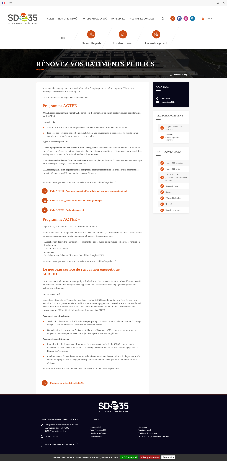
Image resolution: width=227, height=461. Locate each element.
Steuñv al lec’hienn (98, 433)
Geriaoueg (142, 427)
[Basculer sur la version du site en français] (3, 3)
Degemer (40, 69)
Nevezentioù (96, 427)
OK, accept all (130, 457)
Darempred (118, 19)
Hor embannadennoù (94, 19)
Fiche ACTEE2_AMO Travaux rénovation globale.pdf (76, 200)
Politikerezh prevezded (147, 433)
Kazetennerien (96, 436)
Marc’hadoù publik (98, 430)
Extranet (208, 18)
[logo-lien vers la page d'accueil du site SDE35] (22, 18)
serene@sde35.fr (168, 102)
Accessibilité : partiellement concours (153, 436)
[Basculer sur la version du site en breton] (10, 3)
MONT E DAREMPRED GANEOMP (58, 444)
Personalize (168, 457)
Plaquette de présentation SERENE (67, 383)
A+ (217, 3)
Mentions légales (145, 430)
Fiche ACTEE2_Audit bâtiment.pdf (67, 210)
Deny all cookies (151, 457)
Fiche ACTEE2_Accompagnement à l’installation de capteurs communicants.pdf (89, 191)
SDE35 (50, 19)
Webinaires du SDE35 (142, 19)
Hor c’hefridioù (67, 19)
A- (224, 3)
